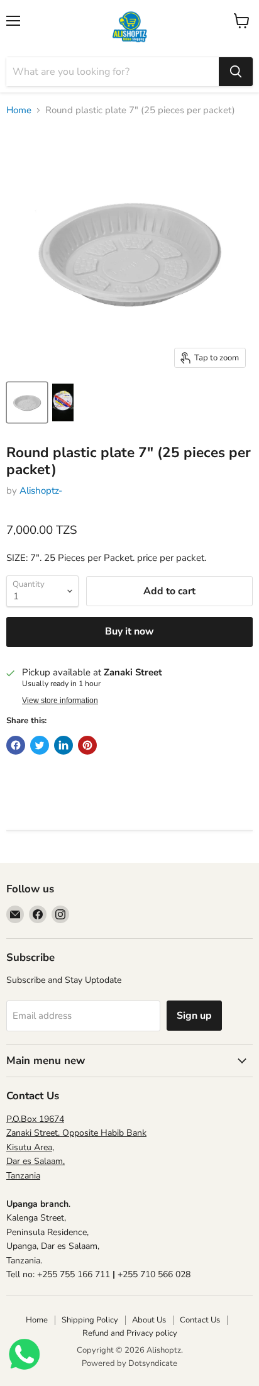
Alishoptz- (40, 490)
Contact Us (200, 1320)
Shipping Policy (90, 1320)
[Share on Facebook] (15, 745)
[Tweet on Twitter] (39, 745)
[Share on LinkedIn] (63, 745)
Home (18, 110)
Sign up (194, 1016)
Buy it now (129, 631)
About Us (149, 1320)
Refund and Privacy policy (129, 1333)
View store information (60, 700)
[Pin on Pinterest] (87, 745)
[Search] (236, 71)
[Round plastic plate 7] (27, 402)
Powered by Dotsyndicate (129, 1363)
